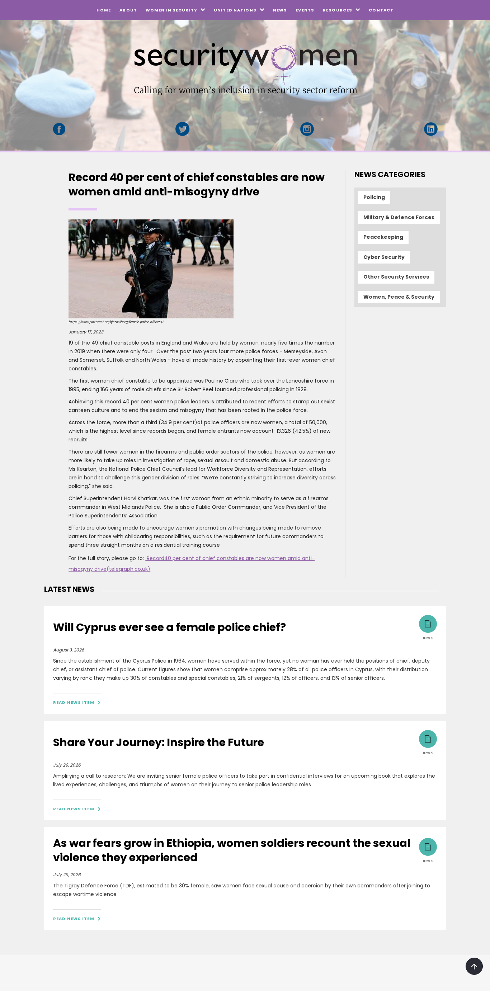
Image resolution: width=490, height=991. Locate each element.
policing (374, 197)
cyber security (384, 257)
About (128, 10)
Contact (381, 10)
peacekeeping (383, 237)
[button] (175, 10)
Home (103, 10)
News (280, 10)
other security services (396, 276)
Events (305, 10)
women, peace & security (398, 296)
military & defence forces (398, 217)
